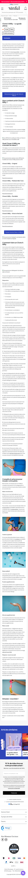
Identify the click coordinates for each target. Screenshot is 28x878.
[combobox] (13, 12)
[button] (26, 1)
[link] (4, 15)
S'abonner (14, 793)
